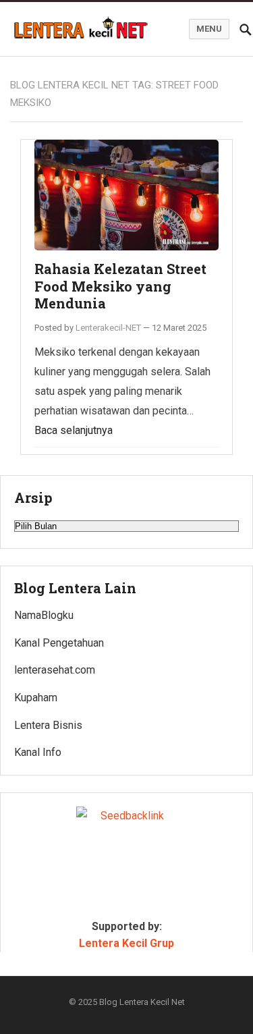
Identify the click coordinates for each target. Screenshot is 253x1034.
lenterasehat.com (54, 669)
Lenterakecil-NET (108, 328)
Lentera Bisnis (48, 725)
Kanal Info (37, 752)
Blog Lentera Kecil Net (142, 1002)
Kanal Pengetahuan (59, 642)
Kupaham (35, 697)
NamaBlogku (44, 615)
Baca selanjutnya (73, 430)
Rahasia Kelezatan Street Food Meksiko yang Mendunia (120, 286)
